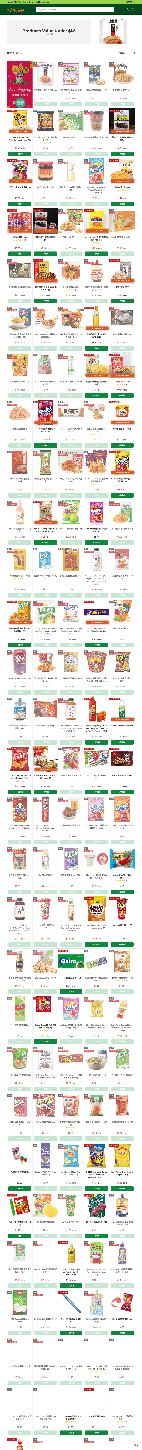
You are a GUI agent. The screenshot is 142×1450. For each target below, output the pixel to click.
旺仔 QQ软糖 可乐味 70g (45, 1122)
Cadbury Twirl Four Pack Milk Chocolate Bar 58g (96, 629)
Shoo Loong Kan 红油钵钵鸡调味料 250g (45, 335)
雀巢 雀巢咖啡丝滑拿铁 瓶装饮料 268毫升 (20, 979)
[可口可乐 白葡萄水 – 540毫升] (71, 365)
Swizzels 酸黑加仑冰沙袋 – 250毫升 (96, 1320)
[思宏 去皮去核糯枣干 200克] (45, 961)
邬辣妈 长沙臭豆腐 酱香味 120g (122, 138)
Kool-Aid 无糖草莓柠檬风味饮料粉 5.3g (122, 480)
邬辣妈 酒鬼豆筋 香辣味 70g (71, 576)
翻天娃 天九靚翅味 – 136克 (96, 1122)
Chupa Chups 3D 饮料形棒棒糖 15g (122, 1417)
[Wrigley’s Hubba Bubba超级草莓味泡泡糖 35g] (71, 1058)
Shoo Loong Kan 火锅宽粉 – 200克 (20, 480)
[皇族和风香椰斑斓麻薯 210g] (20, 271)
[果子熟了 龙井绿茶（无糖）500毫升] (71, 171)
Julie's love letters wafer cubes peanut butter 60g (96, 926)
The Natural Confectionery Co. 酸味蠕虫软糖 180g (45, 1076)
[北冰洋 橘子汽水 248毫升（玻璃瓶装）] (96, 318)
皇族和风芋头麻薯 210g (122, 334)
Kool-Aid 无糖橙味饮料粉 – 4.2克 (122, 826)
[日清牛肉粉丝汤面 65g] (45, 709)
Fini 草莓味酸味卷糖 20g (122, 1319)
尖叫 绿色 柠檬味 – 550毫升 (122, 725)
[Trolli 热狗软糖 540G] (96, 1400)
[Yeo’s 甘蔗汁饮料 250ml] (20, 1008)
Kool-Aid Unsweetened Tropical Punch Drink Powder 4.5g (96, 190)
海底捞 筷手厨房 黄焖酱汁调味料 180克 (45, 288)
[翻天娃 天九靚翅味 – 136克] (96, 1106)
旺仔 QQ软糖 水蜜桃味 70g (20, 187)
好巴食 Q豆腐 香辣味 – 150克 (122, 577)
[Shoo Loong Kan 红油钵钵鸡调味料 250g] (45, 318)
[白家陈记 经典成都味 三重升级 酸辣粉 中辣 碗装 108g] (96, 662)
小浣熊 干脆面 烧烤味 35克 (122, 978)
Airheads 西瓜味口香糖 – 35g (96, 776)
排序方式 (10, 53)
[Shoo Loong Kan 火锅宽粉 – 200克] (20, 462)
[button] (133, 9)
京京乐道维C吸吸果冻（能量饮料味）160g (122, 1223)
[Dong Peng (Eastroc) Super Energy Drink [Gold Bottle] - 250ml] (122, 1008)
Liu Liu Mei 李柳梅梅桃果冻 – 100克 (45, 383)
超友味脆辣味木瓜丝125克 (20, 382)
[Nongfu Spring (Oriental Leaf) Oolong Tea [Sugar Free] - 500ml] (71, 909)
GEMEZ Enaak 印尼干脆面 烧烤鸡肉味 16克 (96, 238)
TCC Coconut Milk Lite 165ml (20, 1320)
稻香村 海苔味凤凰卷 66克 (122, 775)
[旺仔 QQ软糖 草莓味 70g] (71, 759)
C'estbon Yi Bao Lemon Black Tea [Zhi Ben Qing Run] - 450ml (71, 1272)
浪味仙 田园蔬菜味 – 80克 (96, 90)
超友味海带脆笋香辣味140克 (71, 678)
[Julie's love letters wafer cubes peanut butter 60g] (96, 909)
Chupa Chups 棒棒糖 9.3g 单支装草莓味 (71, 1417)
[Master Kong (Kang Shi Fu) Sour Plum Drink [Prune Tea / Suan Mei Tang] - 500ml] (96, 709)
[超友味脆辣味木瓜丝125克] (20, 365)
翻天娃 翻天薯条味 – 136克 (122, 1122)
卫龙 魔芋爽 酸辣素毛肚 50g (122, 529)
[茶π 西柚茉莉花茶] (45, 859)
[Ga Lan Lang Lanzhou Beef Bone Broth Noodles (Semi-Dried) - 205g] (45, 612)
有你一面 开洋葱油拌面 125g (20, 1075)
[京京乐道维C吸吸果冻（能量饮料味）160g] (122, 1205)
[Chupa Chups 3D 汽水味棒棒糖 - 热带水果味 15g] (96, 1350)
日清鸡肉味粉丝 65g (71, 137)
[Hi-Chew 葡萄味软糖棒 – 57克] (45, 1303)
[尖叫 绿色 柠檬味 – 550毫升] (122, 709)
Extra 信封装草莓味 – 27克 (19, 1366)
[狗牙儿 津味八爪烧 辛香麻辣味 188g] (71, 462)
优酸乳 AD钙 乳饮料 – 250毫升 (45, 577)
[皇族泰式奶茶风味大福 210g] (122, 221)
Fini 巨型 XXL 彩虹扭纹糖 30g (71, 1320)
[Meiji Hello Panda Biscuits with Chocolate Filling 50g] (20, 809)
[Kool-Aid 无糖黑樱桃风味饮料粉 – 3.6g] (45, 412)
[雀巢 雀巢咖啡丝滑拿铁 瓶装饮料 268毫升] (20, 961)
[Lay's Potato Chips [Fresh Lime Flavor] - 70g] (71, 1156)
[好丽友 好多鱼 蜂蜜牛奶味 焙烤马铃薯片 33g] (20, 612)
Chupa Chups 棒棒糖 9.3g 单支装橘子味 (45, 1417)
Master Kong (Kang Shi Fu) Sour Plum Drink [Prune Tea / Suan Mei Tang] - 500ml (96, 728)
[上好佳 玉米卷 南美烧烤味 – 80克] (96, 365)
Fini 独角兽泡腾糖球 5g (20, 1172)
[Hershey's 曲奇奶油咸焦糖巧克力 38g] (71, 412)
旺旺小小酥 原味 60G (71, 237)
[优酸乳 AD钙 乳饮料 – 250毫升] (45, 559)
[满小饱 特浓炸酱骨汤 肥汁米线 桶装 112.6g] (71, 318)
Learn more (45, 2)
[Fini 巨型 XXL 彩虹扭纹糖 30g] (71, 1303)
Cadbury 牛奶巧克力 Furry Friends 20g (45, 1173)
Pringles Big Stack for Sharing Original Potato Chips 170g (45, 828)
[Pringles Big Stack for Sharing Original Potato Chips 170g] (45, 809)
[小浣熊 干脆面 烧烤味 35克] (122, 961)
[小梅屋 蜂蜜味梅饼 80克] (71, 809)
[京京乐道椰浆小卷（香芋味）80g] (71, 74)
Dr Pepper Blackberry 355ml (19, 678)
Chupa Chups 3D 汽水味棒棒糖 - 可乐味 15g (45, 1026)
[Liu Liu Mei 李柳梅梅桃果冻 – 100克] (45, 365)
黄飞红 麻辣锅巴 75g (71, 287)
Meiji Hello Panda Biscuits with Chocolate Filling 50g (20, 826)
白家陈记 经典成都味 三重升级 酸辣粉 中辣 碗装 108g (96, 679)
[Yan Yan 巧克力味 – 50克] (122, 909)
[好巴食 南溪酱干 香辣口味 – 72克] (20, 859)
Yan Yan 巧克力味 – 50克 (122, 925)
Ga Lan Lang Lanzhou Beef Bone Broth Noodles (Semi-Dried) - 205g (45, 631)
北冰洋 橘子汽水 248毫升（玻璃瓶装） (97, 335)
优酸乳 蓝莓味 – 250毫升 (71, 875)
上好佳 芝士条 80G (122, 187)
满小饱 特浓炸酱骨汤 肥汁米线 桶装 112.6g (71, 335)
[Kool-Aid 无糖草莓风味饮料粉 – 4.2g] (96, 512)
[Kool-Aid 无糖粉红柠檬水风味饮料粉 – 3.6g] (96, 809)
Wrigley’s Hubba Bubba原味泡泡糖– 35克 (71, 1367)
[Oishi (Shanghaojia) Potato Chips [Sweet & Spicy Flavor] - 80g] (20, 759)
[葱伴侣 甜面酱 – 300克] (122, 412)
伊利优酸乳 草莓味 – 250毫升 (20, 1123)
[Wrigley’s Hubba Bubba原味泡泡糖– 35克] (71, 1350)
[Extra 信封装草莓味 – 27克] (20, 1350)
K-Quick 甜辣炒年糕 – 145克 (96, 137)
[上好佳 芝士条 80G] (122, 171)
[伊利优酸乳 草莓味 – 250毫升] (20, 1106)
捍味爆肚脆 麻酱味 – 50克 (20, 576)
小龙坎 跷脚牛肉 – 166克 (96, 1075)
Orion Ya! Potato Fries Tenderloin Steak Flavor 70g (20, 138)
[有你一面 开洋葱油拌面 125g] (20, 1058)
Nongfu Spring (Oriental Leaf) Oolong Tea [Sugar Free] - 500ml (71, 928)
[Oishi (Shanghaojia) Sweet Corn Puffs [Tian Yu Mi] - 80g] (96, 1008)
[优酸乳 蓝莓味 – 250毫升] (71, 859)
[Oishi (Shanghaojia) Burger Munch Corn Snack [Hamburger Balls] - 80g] (96, 1156)
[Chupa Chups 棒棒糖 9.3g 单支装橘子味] (45, 1400)
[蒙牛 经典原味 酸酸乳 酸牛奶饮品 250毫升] (20, 1253)
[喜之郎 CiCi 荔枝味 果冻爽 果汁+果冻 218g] (96, 859)
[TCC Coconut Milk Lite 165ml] (20, 1303)
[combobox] (75, 9)
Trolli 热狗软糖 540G (96, 1416)
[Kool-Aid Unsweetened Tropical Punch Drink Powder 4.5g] (96, 171)
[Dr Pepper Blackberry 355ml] (20, 662)
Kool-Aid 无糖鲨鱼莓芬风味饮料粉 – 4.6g (71, 1026)
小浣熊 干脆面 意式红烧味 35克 (71, 1123)
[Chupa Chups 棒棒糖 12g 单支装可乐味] (20, 1400)
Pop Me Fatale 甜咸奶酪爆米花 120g (45, 1270)
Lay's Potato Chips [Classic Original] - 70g (122, 1173)
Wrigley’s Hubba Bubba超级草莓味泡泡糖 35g (71, 1076)
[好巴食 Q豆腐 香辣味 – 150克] (122, 559)
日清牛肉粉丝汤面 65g (45, 725)
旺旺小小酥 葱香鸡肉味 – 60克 (45, 480)
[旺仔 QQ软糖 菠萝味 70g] (122, 612)
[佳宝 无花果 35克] (122, 271)
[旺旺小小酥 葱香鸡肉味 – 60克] (45, 462)
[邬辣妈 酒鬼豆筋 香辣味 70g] (71, 559)
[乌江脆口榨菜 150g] (122, 365)
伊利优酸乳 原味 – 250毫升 (122, 1075)
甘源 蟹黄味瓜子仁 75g (122, 90)
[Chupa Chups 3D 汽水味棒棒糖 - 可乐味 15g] (45, 1008)
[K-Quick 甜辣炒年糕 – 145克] (96, 121)
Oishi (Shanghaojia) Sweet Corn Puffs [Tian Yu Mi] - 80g (96, 1027)
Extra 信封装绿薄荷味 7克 (71, 978)
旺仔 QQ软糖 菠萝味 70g (122, 628)
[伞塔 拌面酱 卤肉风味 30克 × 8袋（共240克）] (45, 759)
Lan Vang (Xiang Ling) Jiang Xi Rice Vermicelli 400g (45, 530)
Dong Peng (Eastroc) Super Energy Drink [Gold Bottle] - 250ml (122, 1027)
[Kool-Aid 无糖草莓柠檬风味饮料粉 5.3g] (122, 462)
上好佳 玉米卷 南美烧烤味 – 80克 (96, 383)
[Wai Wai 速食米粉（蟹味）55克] (122, 859)
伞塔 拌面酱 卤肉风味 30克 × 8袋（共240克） (45, 776)
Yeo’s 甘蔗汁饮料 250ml (19, 1025)
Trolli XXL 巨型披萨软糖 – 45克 (20, 1223)
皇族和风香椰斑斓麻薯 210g (20, 287)
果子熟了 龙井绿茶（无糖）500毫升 (71, 188)
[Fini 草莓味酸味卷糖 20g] (122, 1303)
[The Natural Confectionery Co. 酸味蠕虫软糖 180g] (45, 1058)
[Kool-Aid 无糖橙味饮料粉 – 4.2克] (122, 809)
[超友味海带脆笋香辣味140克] (71, 662)
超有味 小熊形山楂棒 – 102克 (96, 1223)
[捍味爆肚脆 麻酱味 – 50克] (20, 559)
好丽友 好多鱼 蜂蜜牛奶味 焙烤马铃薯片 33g (20, 629)
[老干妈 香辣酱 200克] (45, 171)
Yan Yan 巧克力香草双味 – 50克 (45, 926)
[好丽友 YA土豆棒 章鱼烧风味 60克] (122, 662)
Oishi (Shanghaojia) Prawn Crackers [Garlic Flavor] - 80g (71, 631)
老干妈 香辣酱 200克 (45, 187)
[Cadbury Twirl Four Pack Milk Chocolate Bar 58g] (96, 612)
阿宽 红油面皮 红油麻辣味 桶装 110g (45, 679)
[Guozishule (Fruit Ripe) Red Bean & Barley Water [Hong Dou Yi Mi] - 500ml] (71, 709)
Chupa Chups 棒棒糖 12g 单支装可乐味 (20, 1417)
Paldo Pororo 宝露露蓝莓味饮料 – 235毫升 (122, 1270)
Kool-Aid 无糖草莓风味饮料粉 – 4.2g (96, 530)
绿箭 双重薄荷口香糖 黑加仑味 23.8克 (96, 979)
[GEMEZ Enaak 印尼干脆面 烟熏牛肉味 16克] (96, 462)
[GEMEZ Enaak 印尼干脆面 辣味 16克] (45, 121)
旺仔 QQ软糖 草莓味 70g (71, 775)
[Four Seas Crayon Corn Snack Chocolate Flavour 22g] (96, 1253)
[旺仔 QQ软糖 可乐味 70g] (45, 1106)
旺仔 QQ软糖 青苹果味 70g (71, 529)
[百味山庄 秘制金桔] (20, 412)
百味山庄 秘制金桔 (20, 429)
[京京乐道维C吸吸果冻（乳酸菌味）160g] (96, 271)
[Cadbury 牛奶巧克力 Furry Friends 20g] (45, 1156)
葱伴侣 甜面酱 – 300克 (122, 429)
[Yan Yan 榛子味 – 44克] (71, 1205)
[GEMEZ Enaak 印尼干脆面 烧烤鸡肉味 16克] (96, 221)
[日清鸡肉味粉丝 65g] (71, 121)
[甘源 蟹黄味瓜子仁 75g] (122, 74)
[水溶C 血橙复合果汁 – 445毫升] (20, 512)
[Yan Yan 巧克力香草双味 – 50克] (45, 909)
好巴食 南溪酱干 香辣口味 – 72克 (20, 876)
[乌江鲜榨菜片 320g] (20, 221)
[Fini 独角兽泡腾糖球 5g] (20, 1156)
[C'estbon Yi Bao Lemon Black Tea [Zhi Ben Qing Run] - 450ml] (71, 1253)
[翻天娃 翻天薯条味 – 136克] (122, 1106)
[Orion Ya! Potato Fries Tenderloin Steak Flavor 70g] (20, 121)
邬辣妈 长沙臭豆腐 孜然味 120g (45, 238)
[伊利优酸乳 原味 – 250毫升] (122, 1058)
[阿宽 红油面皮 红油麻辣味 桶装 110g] (45, 662)
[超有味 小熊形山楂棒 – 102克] (96, 1205)
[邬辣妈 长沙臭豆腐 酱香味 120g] (122, 121)
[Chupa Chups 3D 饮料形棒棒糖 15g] (122, 1400)
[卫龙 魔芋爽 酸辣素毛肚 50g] (122, 512)
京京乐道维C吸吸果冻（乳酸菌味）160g (96, 288)
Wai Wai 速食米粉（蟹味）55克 (122, 876)
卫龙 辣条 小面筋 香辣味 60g (45, 90)
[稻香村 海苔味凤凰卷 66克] (122, 759)
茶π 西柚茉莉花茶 (45, 875)
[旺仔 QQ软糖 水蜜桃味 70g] (20, 171)
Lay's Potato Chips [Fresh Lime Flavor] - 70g (71, 1173)
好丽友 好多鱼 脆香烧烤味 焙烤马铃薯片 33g (20, 335)
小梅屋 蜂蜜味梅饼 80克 (71, 825)
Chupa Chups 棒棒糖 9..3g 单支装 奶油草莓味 (122, 1367)
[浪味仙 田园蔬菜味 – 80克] (96, 74)
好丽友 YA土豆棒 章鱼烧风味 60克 (122, 679)
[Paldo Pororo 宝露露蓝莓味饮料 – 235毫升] (122, 1253)
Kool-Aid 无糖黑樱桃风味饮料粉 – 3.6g (45, 430)
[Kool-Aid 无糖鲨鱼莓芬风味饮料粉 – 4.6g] (71, 1008)
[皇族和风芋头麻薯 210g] (122, 318)
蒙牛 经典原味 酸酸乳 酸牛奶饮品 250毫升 (20, 1270)
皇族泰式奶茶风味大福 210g (122, 237)
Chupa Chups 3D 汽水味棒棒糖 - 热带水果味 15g (96, 1367)
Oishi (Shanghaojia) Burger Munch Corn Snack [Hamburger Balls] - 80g (96, 1174)
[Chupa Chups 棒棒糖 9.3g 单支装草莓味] (71, 1400)
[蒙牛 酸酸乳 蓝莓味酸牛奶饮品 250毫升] (45, 1350)
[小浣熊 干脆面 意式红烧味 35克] (71, 1106)
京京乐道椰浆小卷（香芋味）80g (71, 91)
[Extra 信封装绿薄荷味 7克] (71, 961)
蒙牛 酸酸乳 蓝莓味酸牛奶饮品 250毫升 (45, 1367)
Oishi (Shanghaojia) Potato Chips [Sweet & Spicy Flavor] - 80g (20, 778)
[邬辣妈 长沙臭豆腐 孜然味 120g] (45, 221)
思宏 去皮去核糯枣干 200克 (45, 978)
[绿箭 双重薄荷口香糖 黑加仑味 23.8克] (96, 961)
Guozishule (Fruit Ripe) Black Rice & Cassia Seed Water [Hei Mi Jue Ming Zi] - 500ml (19, 929)
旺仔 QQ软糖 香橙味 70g (45, 1222)
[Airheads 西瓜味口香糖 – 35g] (96, 759)
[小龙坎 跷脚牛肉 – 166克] (96, 1058)
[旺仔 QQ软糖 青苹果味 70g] (71, 512)
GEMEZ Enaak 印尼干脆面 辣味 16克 (45, 138)
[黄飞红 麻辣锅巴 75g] (71, 271)
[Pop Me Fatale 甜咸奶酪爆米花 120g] (45, 1253)
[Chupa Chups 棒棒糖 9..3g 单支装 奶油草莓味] (122, 1350)
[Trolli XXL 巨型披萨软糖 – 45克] (20, 1205)
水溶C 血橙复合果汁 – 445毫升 (19, 530)
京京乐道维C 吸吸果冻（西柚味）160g (20, 726)
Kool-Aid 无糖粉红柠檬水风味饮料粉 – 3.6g (96, 826)
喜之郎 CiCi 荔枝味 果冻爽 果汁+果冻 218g (96, 876)
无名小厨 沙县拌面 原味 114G (96, 430)
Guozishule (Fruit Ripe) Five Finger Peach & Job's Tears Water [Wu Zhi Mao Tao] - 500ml (96, 580)
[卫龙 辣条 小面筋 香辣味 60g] (45, 74)
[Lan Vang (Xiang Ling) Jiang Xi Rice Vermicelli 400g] (45, 512)
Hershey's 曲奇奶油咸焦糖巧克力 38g (71, 430)
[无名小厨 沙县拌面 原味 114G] (96, 412)
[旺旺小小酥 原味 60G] (71, 221)
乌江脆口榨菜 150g (122, 382)
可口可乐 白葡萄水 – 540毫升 (71, 383)
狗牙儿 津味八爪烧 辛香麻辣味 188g (71, 480)
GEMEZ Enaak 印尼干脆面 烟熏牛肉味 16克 (96, 480)
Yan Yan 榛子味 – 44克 (71, 1222)
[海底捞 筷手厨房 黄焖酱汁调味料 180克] (45, 271)
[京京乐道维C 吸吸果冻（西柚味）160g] (20, 709)
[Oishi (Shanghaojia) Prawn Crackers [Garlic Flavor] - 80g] (71, 612)
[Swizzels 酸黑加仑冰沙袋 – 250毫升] (96, 1303)
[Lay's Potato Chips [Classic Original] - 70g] (122, 1156)
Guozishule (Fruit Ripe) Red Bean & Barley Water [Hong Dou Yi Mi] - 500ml (71, 728)
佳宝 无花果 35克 (122, 287)
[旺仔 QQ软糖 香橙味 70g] (45, 1205)
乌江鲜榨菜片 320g (20, 237)
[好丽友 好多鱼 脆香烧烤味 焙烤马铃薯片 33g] (20, 318)
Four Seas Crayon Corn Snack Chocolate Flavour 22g (97, 1272)
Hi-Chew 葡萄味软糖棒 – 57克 (45, 1320)
